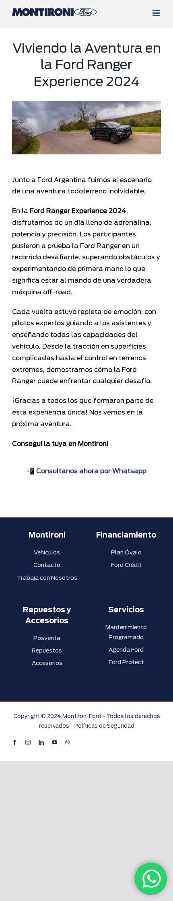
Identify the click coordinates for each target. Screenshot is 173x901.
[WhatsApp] (151, 879)
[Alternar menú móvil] (156, 13)
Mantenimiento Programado (126, 632)
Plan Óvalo (126, 552)
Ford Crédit (126, 565)
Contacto (46, 565)
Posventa (46, 638)
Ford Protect (126, 662)
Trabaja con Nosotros (47, 578)
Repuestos (47, 650)
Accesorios (47, 663)
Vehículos (47, 552)
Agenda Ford (126, 650)
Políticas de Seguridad (104, 726)
